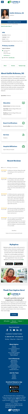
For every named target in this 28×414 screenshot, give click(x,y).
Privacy (3, 397)
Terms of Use (9, 397)
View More (14, 230)
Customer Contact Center (14, 334)
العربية (3, 400)
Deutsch (23, 398)
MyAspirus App (22, 65)
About (5, 65)
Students (14, 377)
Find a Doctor (14, 363)
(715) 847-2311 (11, 57)
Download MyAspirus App (14, 382)
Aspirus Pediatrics (6, 48)
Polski (21, 400)
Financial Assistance (14, 365)
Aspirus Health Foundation (14, 352)
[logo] (14, 2)
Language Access (19, 395)
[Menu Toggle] (2, 2)
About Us (14, 346)
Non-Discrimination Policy (9, 395)
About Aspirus (14, 344)
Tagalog (12, 401)
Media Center (14, 350)
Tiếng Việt (16, 400)
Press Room (14, 351)
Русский (8, 400)
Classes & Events (14, 361)
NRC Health (20, 233)
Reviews (13, 65)
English (9, 398)
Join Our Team (14, 373)
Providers (14, 376)
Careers (14, 374)
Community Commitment (14, 348)
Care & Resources (14, 358)
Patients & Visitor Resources (14, 367)
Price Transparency (17, 397)
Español (13, 398)
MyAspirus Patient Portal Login (14, 383)
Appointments (14, 360)
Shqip (24, 400)
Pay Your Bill (14, 368)
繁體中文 (18, 398)
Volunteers (14, 378)
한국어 (12, 400)
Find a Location (14, 364)
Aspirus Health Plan (14, 354)
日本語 (16, 401)
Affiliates (24, 397)
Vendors (5, 398)
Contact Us (14, 347)
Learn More (14, 314)
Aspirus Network (14, 355)
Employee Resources (14, 369)
